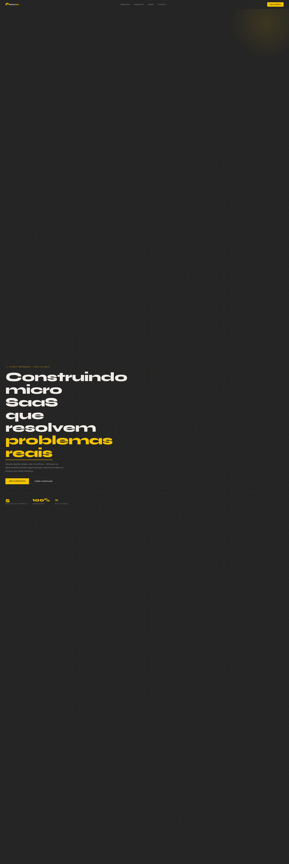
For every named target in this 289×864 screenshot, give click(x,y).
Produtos (125, 4)
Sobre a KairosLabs (44, 481)
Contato (162, 4)
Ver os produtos (17, 481)
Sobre (150, 4)
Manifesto (139, 4)
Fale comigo (275, 4)
